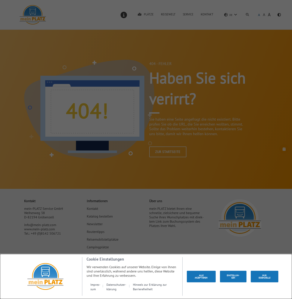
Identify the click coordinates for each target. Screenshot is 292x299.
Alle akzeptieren (201, 276)
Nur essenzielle (264, 276)
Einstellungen (233, 276)
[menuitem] (96, 286)
